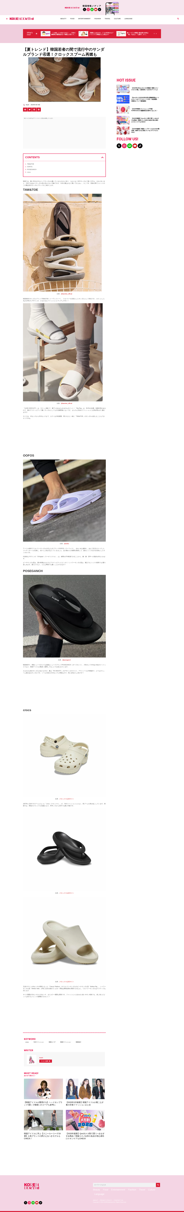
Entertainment (84, 19)
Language (128, 19)
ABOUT (95, 1200)
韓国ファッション (65, 1042)
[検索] (158, 1185)
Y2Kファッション (38, 1042)
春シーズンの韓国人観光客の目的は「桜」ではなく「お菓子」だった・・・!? (62, 34)
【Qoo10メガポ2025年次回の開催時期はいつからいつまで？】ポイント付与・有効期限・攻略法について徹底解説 (145, 99)
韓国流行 (78, 1042)
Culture (117, 19)
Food (72, 19)
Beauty (63, 19)
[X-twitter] (119, 145)
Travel (107, 19)
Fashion (97, 19)
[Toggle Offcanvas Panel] (6, 18)
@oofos (66, 543)
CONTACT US (118, 1200)
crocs (29, 172)
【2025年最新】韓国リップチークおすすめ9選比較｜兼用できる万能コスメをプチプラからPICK (145, 130)
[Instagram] (88, 9)
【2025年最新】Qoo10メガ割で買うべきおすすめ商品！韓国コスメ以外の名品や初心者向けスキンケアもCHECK (85, 1136)
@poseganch (66, 660)
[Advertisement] (64, 134)
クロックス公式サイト (66, 799)
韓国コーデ (52, 1042)
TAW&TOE (30, 164)
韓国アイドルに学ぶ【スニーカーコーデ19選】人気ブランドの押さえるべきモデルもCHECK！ (42, 1136)
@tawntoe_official (66, 294)
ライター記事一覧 (45, 1061)
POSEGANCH (31, 169)
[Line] (92, 9)
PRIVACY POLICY (106, 1200)
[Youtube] (95, 9)
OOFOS (29, 166)
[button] (178, 18)
